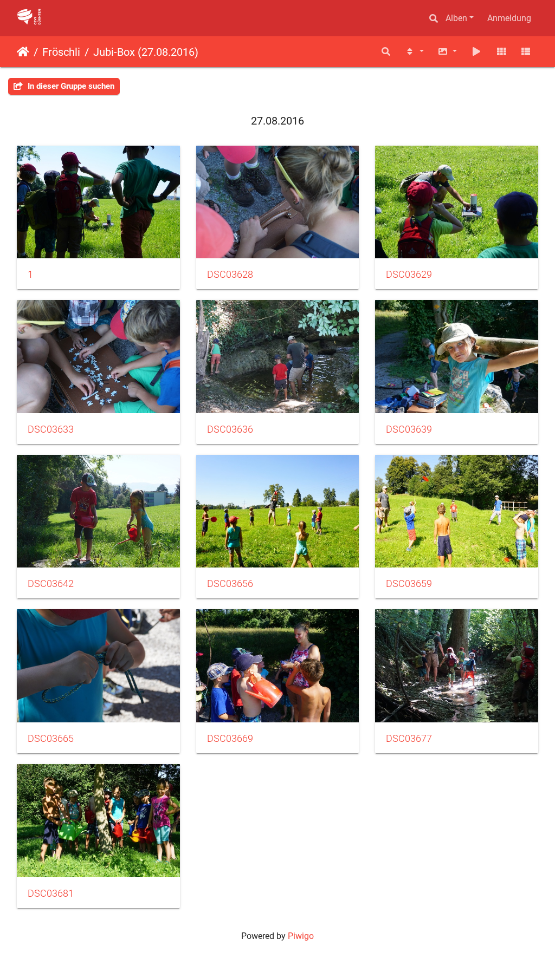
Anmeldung (509, 18)
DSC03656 (230, 583)
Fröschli (61, 51)
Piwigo (301, 936)
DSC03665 (51, 738)
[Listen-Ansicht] (525, 52)
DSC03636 (230, 429)
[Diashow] (476, 52)
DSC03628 (230, 274)
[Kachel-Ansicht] (501, 52)
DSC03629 (409, 274)
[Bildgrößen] (447, 52)
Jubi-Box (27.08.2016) (145, 51)
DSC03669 (230, 738)
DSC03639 (409, 429)
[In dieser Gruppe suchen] (386, 52)
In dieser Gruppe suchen (69, 86)
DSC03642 (51, 583)
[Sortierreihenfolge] (414, 52)
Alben (456, 18)
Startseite (23, 52)
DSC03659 (409, 583)
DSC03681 (51, 893)
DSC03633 (51, 429)
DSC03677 (409, 738)
